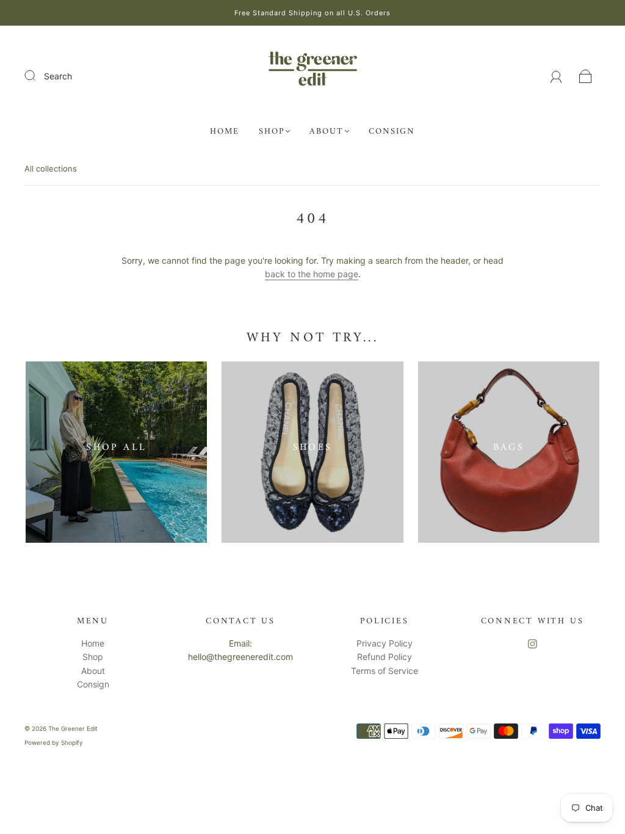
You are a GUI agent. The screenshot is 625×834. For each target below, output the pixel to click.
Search (58, 76)
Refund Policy (384, 656)
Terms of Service (384, 670)
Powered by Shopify (53, 742)
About (326, 131)
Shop (271, 131)
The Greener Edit (73, 728)
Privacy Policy (384, 643)
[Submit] (37, 75)
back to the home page (311, 274)
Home (224, 131)
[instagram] (532, 644)
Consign (392, 131)
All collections (50, 168)
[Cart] (586, 76)
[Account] (556, 76)
